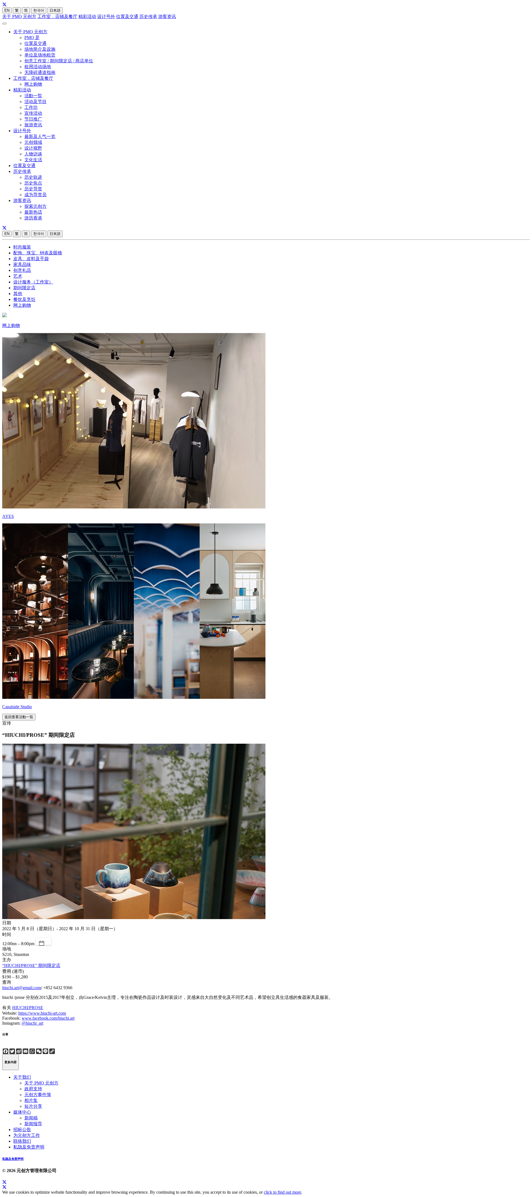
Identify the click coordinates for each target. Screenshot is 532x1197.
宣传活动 (33, 113)
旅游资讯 (33, 124)
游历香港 (33, 218)
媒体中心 (22, 1112)
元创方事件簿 (37, 1094)
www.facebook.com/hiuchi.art (48, 1018)
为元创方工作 (26, 1135)
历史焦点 (33, 183)
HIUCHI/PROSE (27, 1007)
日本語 (55, 10)
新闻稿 (31, 1118)
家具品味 (22, 264)
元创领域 (33, 142)
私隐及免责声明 (28, 1147)
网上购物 (33, 84)
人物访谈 (33, 154)
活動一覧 (33, 95)
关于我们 (22, 1077)
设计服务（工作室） (33, 282)
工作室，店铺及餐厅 (57, 16)
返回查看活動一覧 (18, 717)
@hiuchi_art (32, 1023)
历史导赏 (33, 188)
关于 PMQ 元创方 (19, 16)
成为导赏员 (35, 194)
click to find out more (282, 1192)
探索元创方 (35, 206)
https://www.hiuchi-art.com (42, 1013)
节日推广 (33, 119)
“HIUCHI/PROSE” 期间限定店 (31, 965)
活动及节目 (35, 101)
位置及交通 (127, 16)
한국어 (38, 10)
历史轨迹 (33, 177)
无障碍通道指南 (39, 72)
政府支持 (33, 1088)
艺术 (17, 276)
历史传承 (148, 16)
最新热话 (33, 212)
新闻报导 (33, 1123)
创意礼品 (22, 270)
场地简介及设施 (39, 49)
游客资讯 (167, 16)
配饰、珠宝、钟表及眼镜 (37, 252)
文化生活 (33, 159)
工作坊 (31, 107)
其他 (17, 293)
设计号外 (106, 16)
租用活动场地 (37, 66)
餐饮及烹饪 (24, 299)
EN (6, 10)
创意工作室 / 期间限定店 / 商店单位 (58, 60)
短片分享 (33, 1106)
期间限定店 (24, 287)
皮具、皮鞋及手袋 (31, 258)
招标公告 (22, 1129)
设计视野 (33, 148)
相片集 (31, 1100)
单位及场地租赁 (39, 55)
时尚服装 (22, 247)
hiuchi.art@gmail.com (21, 987)
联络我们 (22, 1141)
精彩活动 (87, 16)
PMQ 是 (32, 37)
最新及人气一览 (39, 136)
